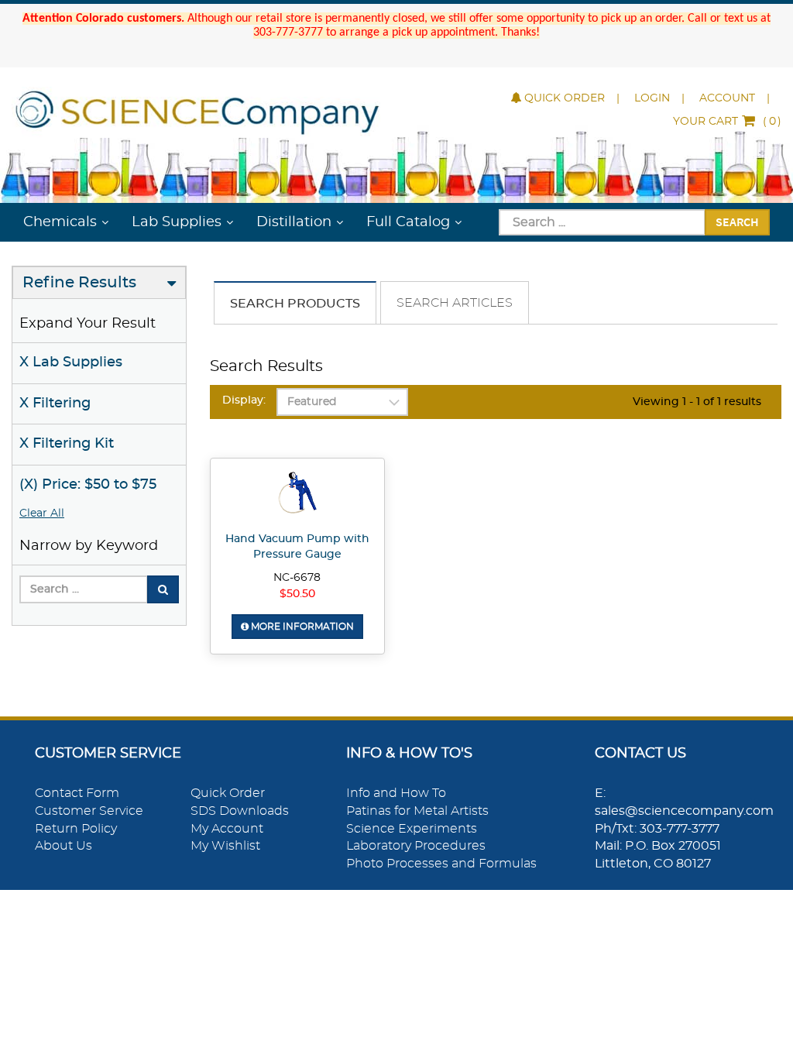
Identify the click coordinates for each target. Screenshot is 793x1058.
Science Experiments (411, 829)
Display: (244, 400)
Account (727, 98)
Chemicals (60, 222)
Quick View (297, 495)
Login (652, 98)
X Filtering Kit (66, 444)
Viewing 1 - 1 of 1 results (697, 402)
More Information (301, 626)
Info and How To (396, 793)
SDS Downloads (240, 811)
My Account (227, 829)
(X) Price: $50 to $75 (87, 485)
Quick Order (564, 98)
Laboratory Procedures (416, 846)
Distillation (293, 222)
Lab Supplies (176, 222)
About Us (63, 846)
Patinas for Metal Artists (417, 811)
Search (737, 221)
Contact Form (77, 793)
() (727, 121)
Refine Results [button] (79, 282)
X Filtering (55, 403)
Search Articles (454, 303)
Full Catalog (408, 222)
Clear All (41, 513)
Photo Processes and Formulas (441, 863)
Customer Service (89, 811)
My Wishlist (225, 846)
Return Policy (76, 829)
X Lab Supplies (70, 362)
